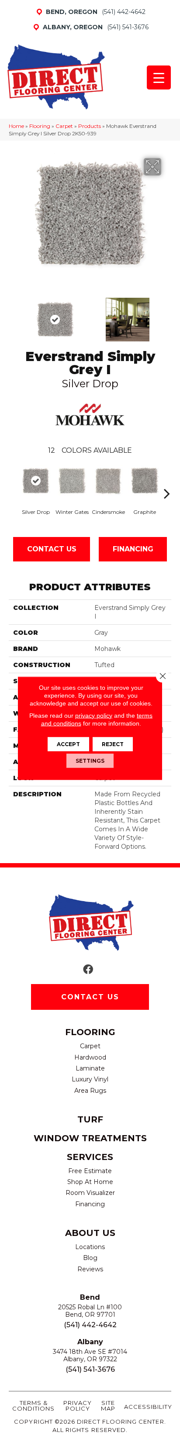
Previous (13, 315)
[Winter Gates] (72, 481)
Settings (90, 760)
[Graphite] (144, 481)
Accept (68, 743)
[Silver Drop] (35, 481)
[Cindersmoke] (108, 481)
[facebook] (88, 969)
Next (167, 315)
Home (16, 126)
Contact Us (51, 549)
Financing (133, 549)
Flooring (39, 126)
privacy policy (93, 715)
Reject (113, 743)
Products (89, 126)
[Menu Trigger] (159, 77)
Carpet (64, 126)
